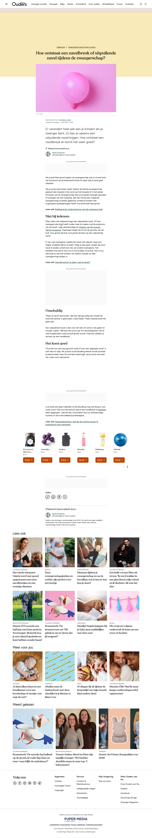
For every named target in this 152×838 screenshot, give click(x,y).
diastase (102, 409)
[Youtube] (29, 783)
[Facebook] (19, 783)
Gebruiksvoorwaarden (94, 825)
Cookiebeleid (54, 825)
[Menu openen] (6, 4)
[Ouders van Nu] (19, 4)
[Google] (14, 783)
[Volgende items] (127, 466)
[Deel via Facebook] (59, 497)
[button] (78, 825)
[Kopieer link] (47, 497)
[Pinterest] (34, 783)
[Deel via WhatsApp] (53, 497)
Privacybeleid (65, 825)
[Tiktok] (39, 783)
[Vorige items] (123, 466)
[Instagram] (24, 783)
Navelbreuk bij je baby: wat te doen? (72, 262)
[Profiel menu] (141, 4)
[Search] (145, 4)
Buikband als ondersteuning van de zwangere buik (79, 209)
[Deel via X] (65, 497)
